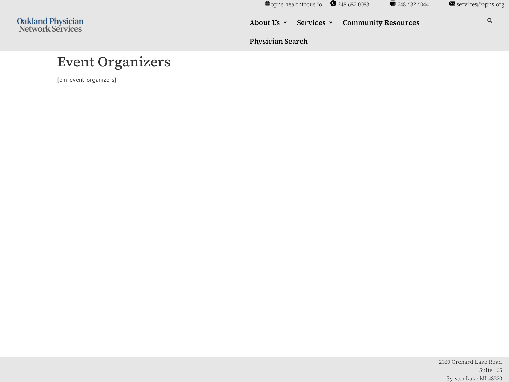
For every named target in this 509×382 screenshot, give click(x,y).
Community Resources (381, 22)
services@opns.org (480, 4)
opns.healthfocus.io (296, 4)
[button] (268, 22)
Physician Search (279, 41)
